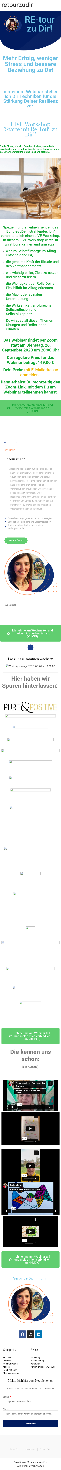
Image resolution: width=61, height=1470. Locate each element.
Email (6, 1397)
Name (6, 1409)
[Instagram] (30, 1334)
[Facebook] (22, 1334)
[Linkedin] (38, 1334)
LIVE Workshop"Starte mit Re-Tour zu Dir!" (31, 129)
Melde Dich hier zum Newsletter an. (30, 1381)
